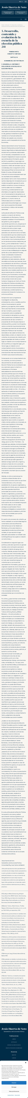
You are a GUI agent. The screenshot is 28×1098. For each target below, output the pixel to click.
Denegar (14, 1087)
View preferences (14, 1091)
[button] (25, 1062)
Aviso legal (17, 1095)
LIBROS (14, 1039)
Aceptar (14, 1083)
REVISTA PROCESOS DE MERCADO (14, 1048)
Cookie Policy (11, 1095)
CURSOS (14, 1058)
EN (22, 1)
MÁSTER (14, 1055)
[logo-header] (14, 8)
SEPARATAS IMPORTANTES (14, 1045)
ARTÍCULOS (14, 1042)
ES (20, 1)
